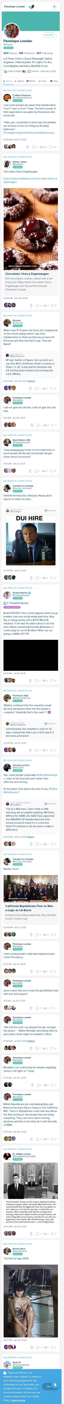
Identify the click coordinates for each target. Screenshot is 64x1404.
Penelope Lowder (14, 6)
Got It (50, 1386)
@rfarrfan (18, 322)
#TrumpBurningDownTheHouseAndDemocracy (28, 132)
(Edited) (31, 381)
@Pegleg (8, 44)
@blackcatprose (22, 697)
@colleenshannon (22, 97)
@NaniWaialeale (21, 1364)
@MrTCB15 (18, 767)
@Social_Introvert (22, 488)
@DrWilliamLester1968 (24, 1156)
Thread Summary (12, 607)
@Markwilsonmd (21, 442)
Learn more (18, 1400)
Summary (8, 48)
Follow (49, 35)
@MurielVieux (20, 1251)
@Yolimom (18, 164)
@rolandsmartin (21, 595)
